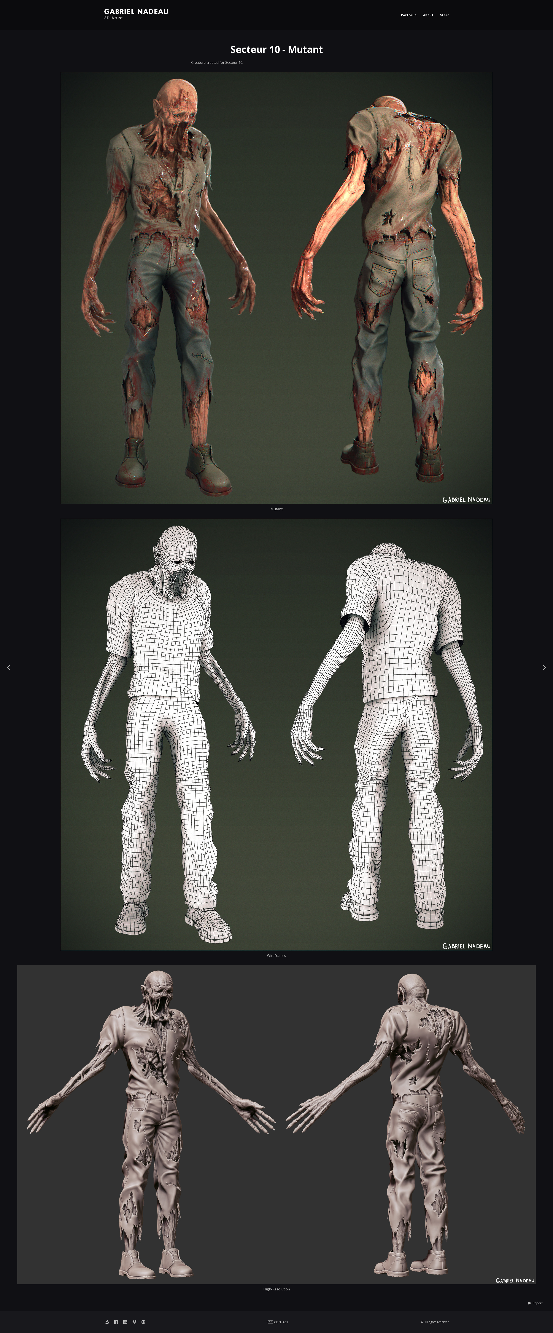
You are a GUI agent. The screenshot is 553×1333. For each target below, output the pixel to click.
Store (444, 15)
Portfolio (409, 15)
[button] (535, 1303)
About (428, 15)
